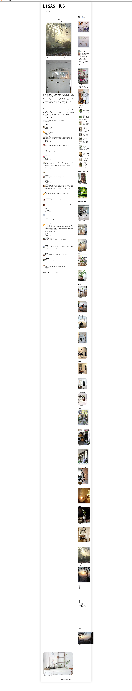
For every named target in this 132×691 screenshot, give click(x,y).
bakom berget (47, 184)
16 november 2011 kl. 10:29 (49, 268)
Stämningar (47, 121)
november (80, 604)
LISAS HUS (54, 6)
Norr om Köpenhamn (47, 161)
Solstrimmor (47, 245)
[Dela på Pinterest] (63, 120)
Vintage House (47, 143)
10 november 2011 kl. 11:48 (49, 141)
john (45, 192)
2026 (79, 586)
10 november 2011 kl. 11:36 (49, 134)
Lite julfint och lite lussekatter (82, 606)
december (80, 603)
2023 (79, 589)
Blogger (69, 679)
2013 (79, 600)
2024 (79, 588)
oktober (80, 628)
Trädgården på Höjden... (48, 155)
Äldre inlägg (73, 271)
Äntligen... (84, 127)
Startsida (59, 271)
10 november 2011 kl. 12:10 (49, 168)
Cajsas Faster (47, 237)
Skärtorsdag (84, 163)
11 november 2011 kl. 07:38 (49, 243)
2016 (79, 597)
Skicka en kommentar (47, 269)
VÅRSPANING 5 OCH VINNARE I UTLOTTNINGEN (85, 146)
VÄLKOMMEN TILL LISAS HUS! (86, 139)
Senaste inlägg (45, 271)
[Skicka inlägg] (58, 120)
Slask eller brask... (82, 605)
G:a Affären (47, 258)
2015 (79, 598)
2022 (79, 590)
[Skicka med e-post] (59, 120)
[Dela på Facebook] (62, 120)
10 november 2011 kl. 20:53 (49, 211)
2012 (79, 601)
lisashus (84, 51)
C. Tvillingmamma (47, 198)
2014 (79, 599)
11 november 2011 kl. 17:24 (49, 261)
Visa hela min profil (81, 64)
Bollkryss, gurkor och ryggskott (86, 115)
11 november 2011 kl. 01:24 (49, 235)
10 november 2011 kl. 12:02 (49, 159)
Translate (84, 17)
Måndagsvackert (85, 121)
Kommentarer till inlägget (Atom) (53, 272)
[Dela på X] (61, 120)
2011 (79, 602)
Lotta (46, 218)
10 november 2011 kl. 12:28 (49, 182)
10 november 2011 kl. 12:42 (49, 190)
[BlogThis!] (60, 120)
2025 (79, 587)
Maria (46, 253)
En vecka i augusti (85, 109)
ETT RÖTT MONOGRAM (47, 136)
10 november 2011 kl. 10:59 (49, 128)
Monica (46, 203)
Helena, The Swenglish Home (49, 223)
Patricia (46, 175)
